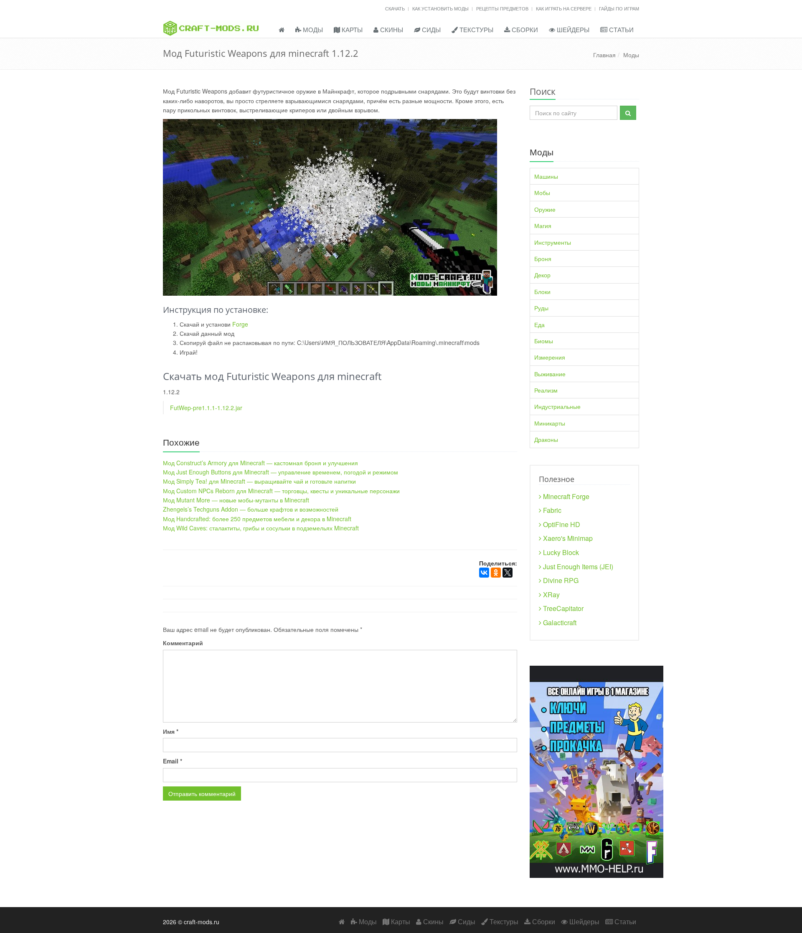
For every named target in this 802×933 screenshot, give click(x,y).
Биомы (543, 341)
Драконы (546, 439)
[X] (508, 573)
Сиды (430, 29)
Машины (546, 176)
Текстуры (475, 29)
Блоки (542, 291)
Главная (604, 55)
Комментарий (183, 643)
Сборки (524, 29)
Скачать (395, 8)
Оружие (545, 209)
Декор (542, 275)
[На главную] (225, 18)
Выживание (550, 374)
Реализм (546, 390)
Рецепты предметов (503, 8)
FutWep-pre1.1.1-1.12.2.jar (206, 407)
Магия (542, 225)
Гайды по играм (619, 8)
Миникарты (549, 423)
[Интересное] (596, 770)
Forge (240, 324)
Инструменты (552, 242)
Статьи (620, 29)
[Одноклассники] (496, 573)
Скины (390, 29)
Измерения (549, 357)
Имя (170, 731)
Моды (312, 29)
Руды (541, 308)
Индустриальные (557, 406)
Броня (542, 258)
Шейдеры (572, 29)
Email (172, 761)
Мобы (542, 192)
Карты (351, 29)
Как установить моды (441, 8)
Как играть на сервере (564, 8)
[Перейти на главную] (281, 30)
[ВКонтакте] (484, 573)
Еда (539, 324)
